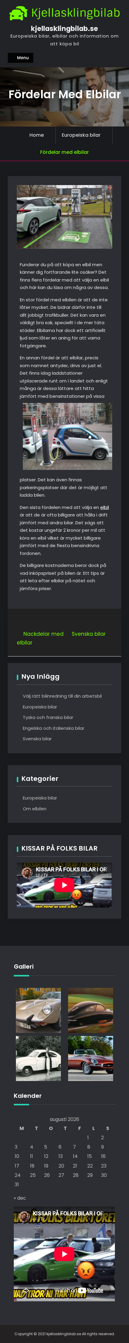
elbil (104, 507)
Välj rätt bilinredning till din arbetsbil (62, 696)
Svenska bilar (37, 738)
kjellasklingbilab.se (64, 28)
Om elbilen (34, 808)
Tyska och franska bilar (48, 717)
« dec (20, 1198)
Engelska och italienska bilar (53, 728)
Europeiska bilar (81, 135)
